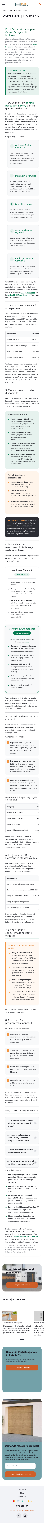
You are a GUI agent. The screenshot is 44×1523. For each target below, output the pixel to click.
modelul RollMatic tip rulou (18, 295)
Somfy (26, 642)
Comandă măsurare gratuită (20, 1474)
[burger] (3, 3)
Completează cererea (22, 1285)
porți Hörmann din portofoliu (26, 1237)
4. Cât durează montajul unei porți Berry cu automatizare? (21, 1162)
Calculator (22, 1490)
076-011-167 (22, 1506)
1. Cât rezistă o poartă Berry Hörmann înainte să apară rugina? (21, 1123)
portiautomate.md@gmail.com (22, 1510)
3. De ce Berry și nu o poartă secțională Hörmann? (21, 1151)
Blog (22, 1493)
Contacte (22, 1496)
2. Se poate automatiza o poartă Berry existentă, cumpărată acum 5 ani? (21, 1138)
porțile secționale (28, 292)
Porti (11, 10)
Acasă (4, 10)
